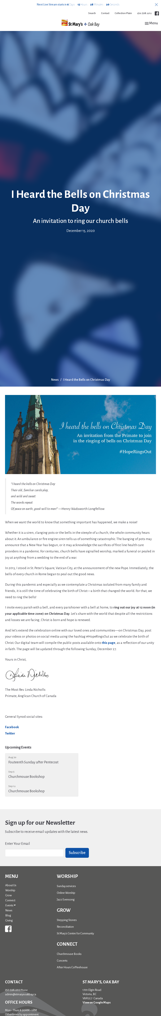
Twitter (10, 733)
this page (108, 642)
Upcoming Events (18, 747)
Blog (8, 915)
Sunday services (66, 886)
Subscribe (77, 853)
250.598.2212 (144, 13)
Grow (8, 895)
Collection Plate (123, 13)
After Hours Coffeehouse (72, 967)
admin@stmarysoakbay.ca (20, 994)
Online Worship (66, 892)
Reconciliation (65, 926)
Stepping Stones (67, 920)
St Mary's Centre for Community (75, 933)
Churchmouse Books (69, 954)
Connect (10, 900)
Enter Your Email (17, 844)
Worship (10, 890)
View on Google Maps (97, 1002)
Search (92, 13)
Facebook (12, 727)
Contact (105, 13)
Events (9, 905)
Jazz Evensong (66, 899)
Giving (9, 920)
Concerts (62, 960)
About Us (10, 885)
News (55, 379)
